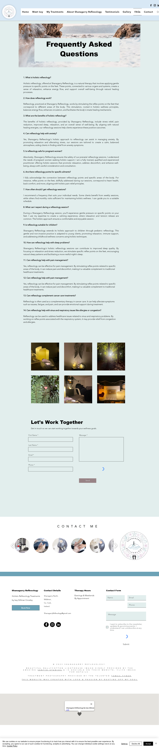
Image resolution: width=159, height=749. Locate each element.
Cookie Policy (12, 746)
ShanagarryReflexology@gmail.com (57, 613)
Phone (30, 465)
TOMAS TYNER (121, 676)
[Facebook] (150, 5)
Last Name (32, 445)
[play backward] (12, 545)
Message (82, 435)
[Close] (156, 743)
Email (30, 455)
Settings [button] (124, 743)
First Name (32, 435)
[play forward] (116, 545)
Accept (148, 743)
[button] (22, 545)
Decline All (136, 743)
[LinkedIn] (58, 624)
